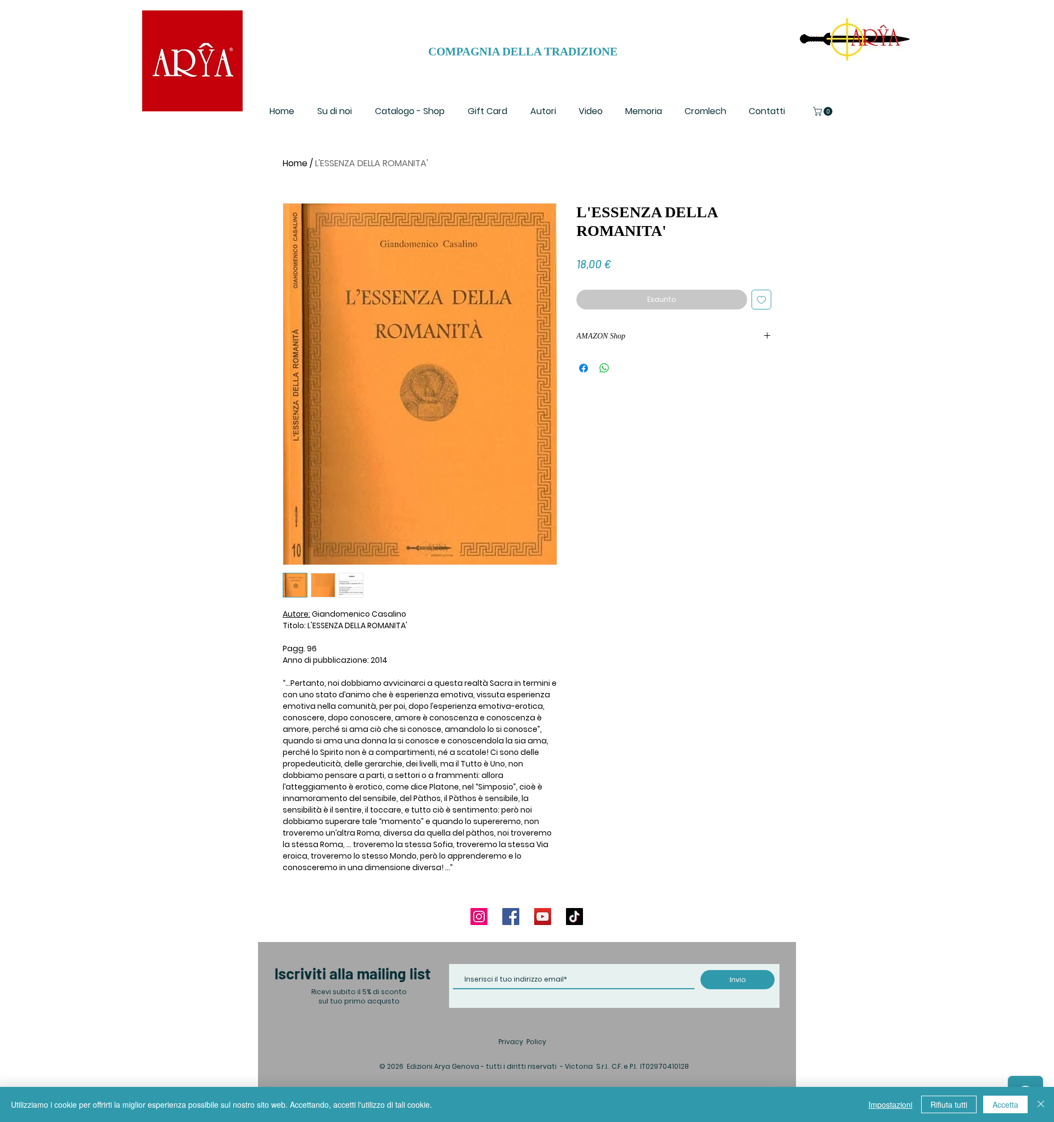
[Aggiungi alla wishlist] (761, 299)
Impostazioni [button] (890, 1104)
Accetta (1005, 1104)
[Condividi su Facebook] (583, 368)
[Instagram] (478, 916)
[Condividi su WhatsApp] (604, 368)
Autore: (296, 613)
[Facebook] (510, 916)
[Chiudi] (1040, 1104)
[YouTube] (542, 916)
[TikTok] (574, 916)
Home (295, 163)
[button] (823, 111)
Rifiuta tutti (948, 1104)
